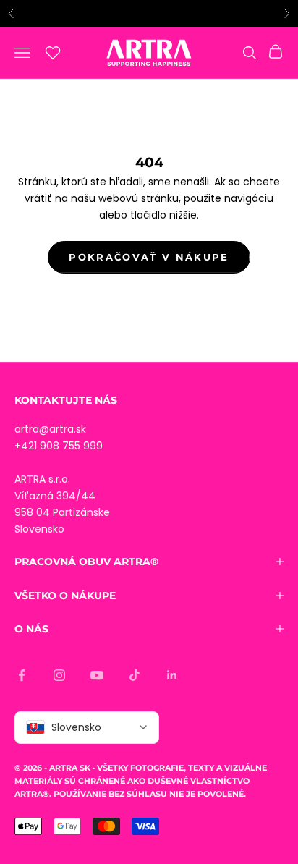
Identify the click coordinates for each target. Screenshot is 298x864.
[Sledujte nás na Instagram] (59, 675)
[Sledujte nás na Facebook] (21, 675)
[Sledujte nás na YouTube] (97, 675)
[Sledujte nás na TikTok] (134, 675)
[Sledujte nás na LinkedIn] (172, 675)
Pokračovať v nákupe (149, 257)
